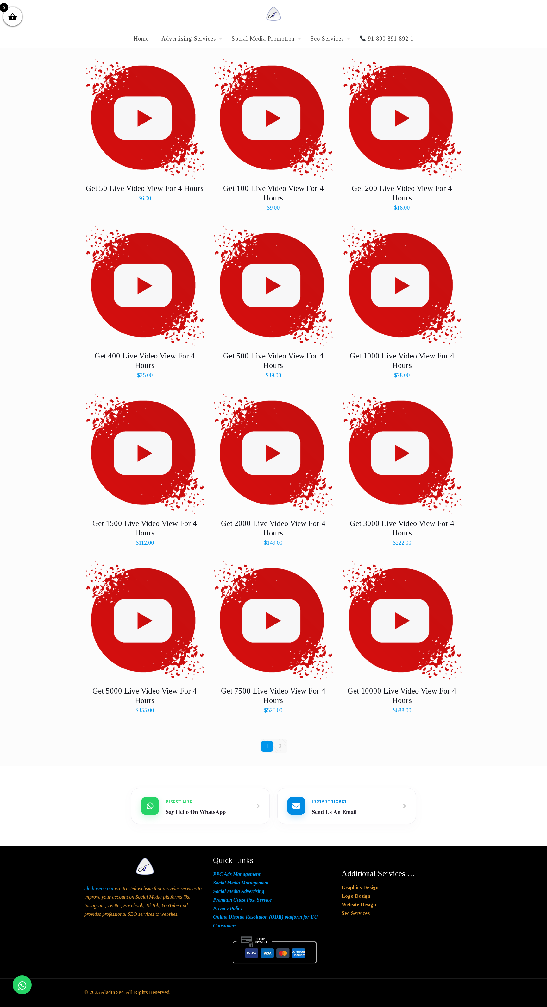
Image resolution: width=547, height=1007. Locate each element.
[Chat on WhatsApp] (22, 984)
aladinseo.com (98, 888)
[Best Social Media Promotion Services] (273, 14)
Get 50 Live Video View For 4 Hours (145, 188)
